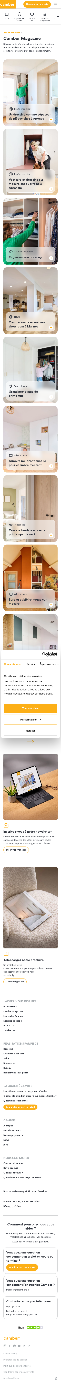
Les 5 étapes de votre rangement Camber (25, 1091)
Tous (7, 18)
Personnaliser (28, 719)
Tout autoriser (30, 708)
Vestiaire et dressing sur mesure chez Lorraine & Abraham (26, 183)
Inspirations (10, 1006)
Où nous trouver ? (13, 1172)
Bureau (7, 1067)
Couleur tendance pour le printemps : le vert (27, 532)
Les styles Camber (13, 1016)
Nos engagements (13, 1135)
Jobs (5, 1144)
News (6, 1139)
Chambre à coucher (13, 1053)
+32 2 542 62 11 (13, 1306)
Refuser (30, 730)
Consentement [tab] (12, 663)
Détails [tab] (30, 663)
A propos (8, 1125)
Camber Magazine (13, 1011)
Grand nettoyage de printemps (23, 393)
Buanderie (9, 1063)
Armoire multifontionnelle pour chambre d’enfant (27, 463)
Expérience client (19, 19)
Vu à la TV (32, 19)
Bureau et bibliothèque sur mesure (28, 601)
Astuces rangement (45, 19)
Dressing (8, 1048)
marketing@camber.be (17, 1289)
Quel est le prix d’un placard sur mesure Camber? (30, 1096)
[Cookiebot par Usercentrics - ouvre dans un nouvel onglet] (43, 654)
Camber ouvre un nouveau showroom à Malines (27, 324)
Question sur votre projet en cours (22, 1177)
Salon (6, 1058)
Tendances (9, 1030)
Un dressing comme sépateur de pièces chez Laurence (30, 116)
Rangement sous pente (15, 1072)
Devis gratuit (10, 1168)
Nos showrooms (12, 1130)
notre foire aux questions (35, 1241)
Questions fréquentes (15, 1100)
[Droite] (55, 16)
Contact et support (14, 1163)
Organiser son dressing (25, 257)
